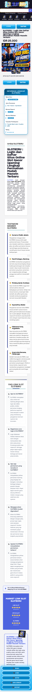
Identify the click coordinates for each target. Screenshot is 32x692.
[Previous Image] (3, 57)
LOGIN (8, 26)
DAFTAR (23, 26)
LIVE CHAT (17, 686)
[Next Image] (29, 57)
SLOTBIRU (10, 180)
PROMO (17, 668)
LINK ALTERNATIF (17, 682)
